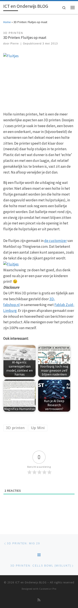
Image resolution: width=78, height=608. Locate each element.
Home (7, 22)
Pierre (14, 43)
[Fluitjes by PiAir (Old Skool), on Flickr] (11, 263)
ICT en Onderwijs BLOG (31, 582)
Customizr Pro (47, 588)
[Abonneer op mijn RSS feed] (39, 600)
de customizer (55, 240)
